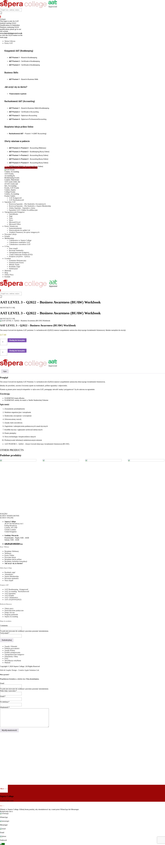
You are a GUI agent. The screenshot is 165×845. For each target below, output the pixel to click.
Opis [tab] (5, 371)
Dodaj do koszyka (17, 340)
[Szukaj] (1, 13)
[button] (84, 43)
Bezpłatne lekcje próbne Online (18, 126)
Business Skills (11, 72)
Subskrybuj (7, 640)
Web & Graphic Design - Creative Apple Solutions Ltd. (19, 670)
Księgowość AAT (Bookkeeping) (18, 50)
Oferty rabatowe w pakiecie (17, 141)
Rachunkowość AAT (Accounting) (19, 101)
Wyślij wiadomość (9, 730)
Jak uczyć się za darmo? (15, 87)
